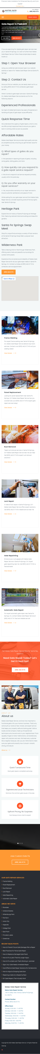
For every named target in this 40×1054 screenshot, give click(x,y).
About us (4, 750)
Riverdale (6, 907)
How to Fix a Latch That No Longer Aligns (16, 958)
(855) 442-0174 (33, 11)
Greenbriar (6, 938)
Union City (6, 921)
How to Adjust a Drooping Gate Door (14, 971)
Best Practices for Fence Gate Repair (14, 951)
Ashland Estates (8, 911)
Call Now (6, 38)
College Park (7, 928)
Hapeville (6, 925)
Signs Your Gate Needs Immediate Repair (16, 965)
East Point (6, 932)
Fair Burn (6, 918)
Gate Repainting (8, 895)
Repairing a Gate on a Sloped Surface (14, 975)
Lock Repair (6, 892)
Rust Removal (7, 888)
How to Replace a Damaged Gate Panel (15, 954)
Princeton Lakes (8, 935)
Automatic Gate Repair (10, 898)
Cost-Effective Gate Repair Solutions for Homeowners (20, 968)
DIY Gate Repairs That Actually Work (14, 978)
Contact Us (19, 6)
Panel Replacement (9, 885)
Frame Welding (7, 881)
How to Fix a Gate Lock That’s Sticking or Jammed (18, 961)
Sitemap (4, 1046)
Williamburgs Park (8, 914)
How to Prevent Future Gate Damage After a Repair (19, 947)
